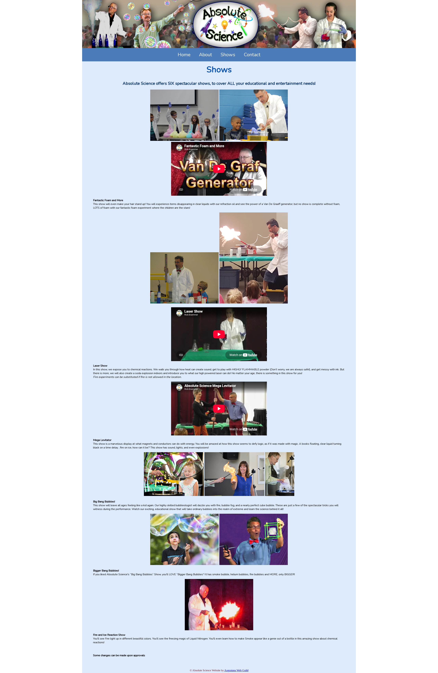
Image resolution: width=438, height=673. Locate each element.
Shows (228, 54)
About (205, 54)
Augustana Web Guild (236, 670)
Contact (252, 54)
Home (184, 54)
